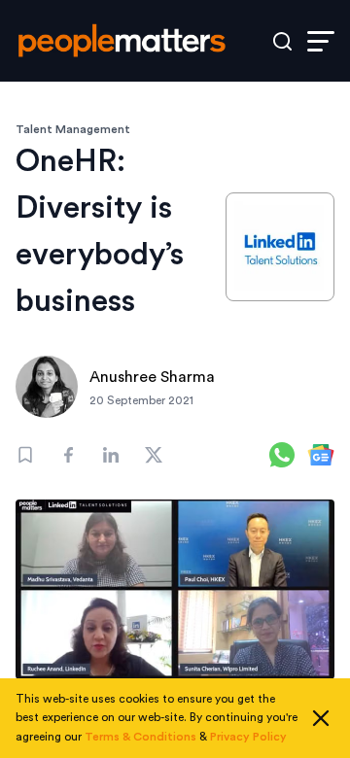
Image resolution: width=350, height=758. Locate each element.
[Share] (68, 455)
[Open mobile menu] (320, 41)
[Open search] (282, 41)
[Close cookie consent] (320, 718)
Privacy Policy (248, 736)
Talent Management (73, 129)
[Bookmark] (25, 455)
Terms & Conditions (140, 736)
